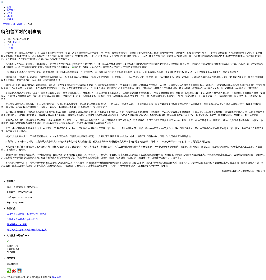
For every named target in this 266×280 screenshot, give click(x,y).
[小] (19, 42)
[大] (15, 42)
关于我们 (11, 10)
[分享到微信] (9, 271)
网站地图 (56, 277)
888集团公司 (9, 24)
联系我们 (11, 19)
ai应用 (10, 16)
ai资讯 (10, 13)
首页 (9, 7)
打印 (10, 45)
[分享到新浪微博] (14, 271)
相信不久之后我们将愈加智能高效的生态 (27, 229)
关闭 (10, 48)
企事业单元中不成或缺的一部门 (22, 219)
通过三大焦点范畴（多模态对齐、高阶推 (27, 214)
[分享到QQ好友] (19, 271)
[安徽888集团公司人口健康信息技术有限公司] (2, 2)
